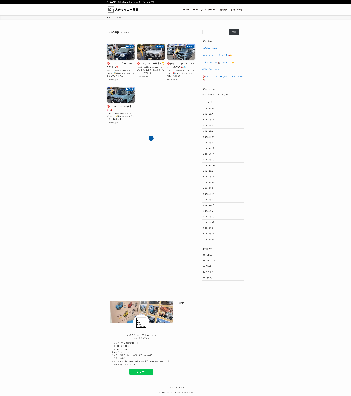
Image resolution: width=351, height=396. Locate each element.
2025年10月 (210, 165)
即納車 (209, 266)
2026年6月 (210, 120)
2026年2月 (210, 143)
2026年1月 (210, 148)
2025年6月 (210, 182)
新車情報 (209, 272)
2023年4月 (210, 234)
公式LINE (141, 372)
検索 (234, 32)
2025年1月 (210, 211)
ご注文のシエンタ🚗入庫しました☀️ (218, 62)
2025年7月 (210, 177)
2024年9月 (210, 222)
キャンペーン (211, 260)
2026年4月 (210, 131)
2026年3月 (210, 137)
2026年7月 (210, 114)
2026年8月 (210, 108)
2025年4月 (210, 194)
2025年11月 (210, 160)
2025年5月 (210, 188)
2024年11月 (210, 216)
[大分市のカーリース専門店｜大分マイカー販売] (123, 9)
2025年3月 (210, 199)
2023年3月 (210, 239)
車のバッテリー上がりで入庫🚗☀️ (217, 55)
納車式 (209, 278)
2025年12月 (210, 154)
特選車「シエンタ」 (211, 69)
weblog (209, 255)
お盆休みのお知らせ (211, 48)
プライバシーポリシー (175, 387)
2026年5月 (210, 125)
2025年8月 (210, 171)
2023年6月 (210, 228)
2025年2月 (210, 205)
